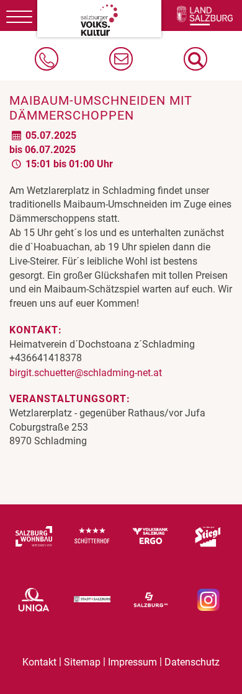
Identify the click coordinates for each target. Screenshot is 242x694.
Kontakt (39, 662)
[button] (195, 58)
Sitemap (82, 662)
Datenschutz (192, 662)
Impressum (132, 662)
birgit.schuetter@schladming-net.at (85, 373)
